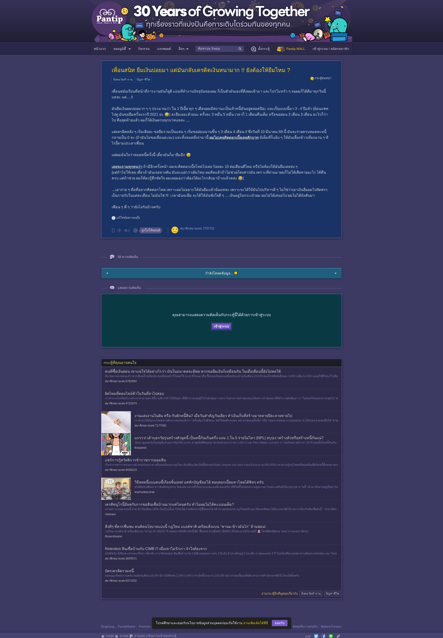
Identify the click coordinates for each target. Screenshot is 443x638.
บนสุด (110, 636)
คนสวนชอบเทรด (145, 492)
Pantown (144, 626)
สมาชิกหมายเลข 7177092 (150, 425)
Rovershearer (113, 536)
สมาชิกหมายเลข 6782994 (121, 381)
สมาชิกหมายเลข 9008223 (121, 470)
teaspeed (140, 447)
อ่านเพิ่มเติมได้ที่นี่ (255, 623)
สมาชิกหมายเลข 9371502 (121, 580)
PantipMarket (126, 626)
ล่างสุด (124, 636)
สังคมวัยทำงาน (123, 79)
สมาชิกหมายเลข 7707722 (197, 228)
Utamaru (110, 514)
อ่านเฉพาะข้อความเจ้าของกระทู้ (155, 636)
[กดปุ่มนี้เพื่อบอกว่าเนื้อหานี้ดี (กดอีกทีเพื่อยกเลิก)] (119, 230)
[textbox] (219, 48)
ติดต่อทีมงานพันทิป (305, 626)
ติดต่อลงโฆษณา (331, 626)
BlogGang (107, 626)
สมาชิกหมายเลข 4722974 (121, 403)
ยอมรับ (279, 623)
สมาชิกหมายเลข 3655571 (121, 558)
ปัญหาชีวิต (143, 79)
